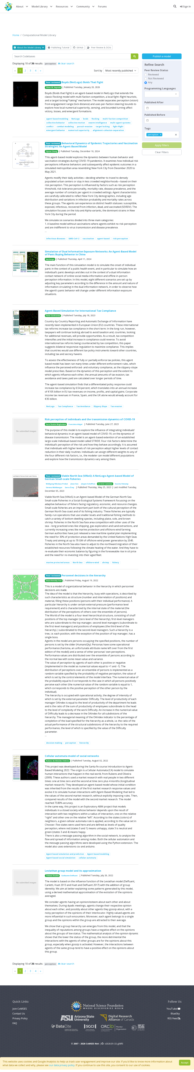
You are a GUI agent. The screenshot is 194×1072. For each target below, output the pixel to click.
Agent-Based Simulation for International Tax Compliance (80, 310)
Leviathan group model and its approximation (73, 870)
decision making (54, 743)
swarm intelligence (97, 122)
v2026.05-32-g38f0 (114, 1043)
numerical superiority (78, 130)
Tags (147, 128)
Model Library (40, 6)
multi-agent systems (120, 122)
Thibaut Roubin (52, 876)
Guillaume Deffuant (69, 876)
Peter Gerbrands (53, 316)
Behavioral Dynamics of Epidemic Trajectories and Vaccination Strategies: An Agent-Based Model (91, 145)
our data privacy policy (62, 1065)
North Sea (77, 562)
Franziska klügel (75, 424)
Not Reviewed (156, 78)
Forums (102, 6)
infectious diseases (55, 238)
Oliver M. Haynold (53, 87)
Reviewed (153, 74)
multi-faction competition (115, 119)
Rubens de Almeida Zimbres (57, 761)
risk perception (120, 238)
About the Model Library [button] (29, 47)
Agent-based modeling (98, 854)
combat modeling (65, 126)
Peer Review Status (156, 70)
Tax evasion (116, 406)
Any (150, 82)
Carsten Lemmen (105, 484)
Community (83, 6)
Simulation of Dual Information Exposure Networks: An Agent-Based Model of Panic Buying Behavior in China (90, 253)
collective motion (76, 122)
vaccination (88, 238)
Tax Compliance (65, 406)
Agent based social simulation (60, 858)
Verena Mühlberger (54, 487)
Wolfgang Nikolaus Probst (57, 484)
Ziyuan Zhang (51, 151)
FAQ (14, 1023)
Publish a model (162, 56)
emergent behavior (55, 130)
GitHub (79, 47)
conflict (50, 126)
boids (85, 119)
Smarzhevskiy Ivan (54, 581)
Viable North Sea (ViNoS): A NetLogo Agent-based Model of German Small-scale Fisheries (89, 477)
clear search (67, 63)
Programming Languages (160, 88)
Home (15, 35)
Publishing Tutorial (60, 47)
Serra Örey (69, 487)
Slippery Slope (100, 406)
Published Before (154, 114)
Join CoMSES (19, 1008)
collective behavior (55, 122)
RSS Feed (172, 1018)
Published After (154, 102)
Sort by (98, 70)
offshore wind (92, 562)
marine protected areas (58, 562)
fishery (115, 562)
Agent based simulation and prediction (65, 854)
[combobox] (161, 94)
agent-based (103, 238)
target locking (103, 126)
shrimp (105, 562)
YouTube (172, 1008)
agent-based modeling (57, 119)
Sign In (186, 6)
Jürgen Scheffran (88, 484)
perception (70, 743)
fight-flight (118, 126)
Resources (62, 6)
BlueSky (175, 1013)
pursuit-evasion (84, 126)
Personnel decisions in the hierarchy (83, 575)
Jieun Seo (74, 484)
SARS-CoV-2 (74, 238)
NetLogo (75, 119)
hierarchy (84, 743)
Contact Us (18, 1013)
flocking (95, 119)
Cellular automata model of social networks (72, 756)
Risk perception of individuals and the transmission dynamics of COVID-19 (90, 419)
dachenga (50, 259)
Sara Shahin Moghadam (56, 424)
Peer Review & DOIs (100, 47)
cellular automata (87, 858)
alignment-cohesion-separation (108, 130)
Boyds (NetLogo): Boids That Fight (82, 82)
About (19, 6)
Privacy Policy (20, 1018)
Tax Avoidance (83, 406)
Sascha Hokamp (121, 484)
